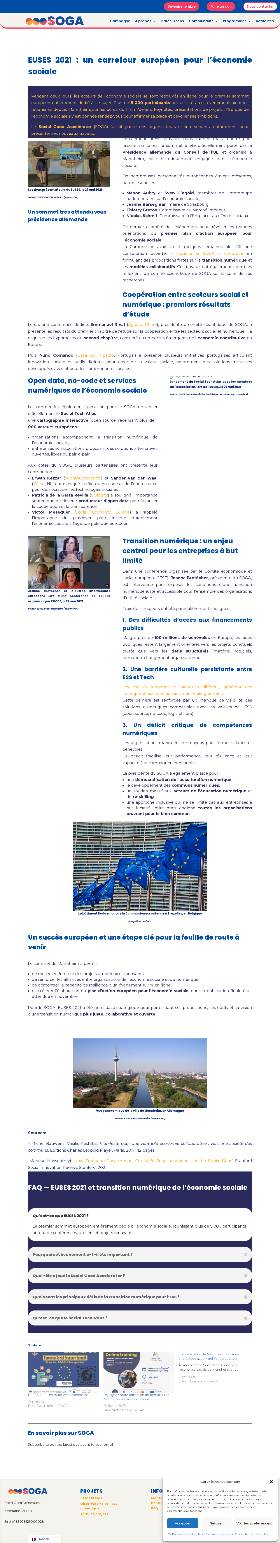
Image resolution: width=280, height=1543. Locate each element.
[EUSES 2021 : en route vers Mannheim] (63, 1372)
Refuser (216, 1523)
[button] (271, 1482)
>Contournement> (83, 478)
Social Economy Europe (103, 512)
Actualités (265, 21)
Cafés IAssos (172, 21)
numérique (90, 1508)
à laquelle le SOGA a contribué (206, 253)
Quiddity (99, 495)
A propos (143, 21)
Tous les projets (94, 1514)
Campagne (120, 21)
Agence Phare (142, 324)
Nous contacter (260, 6)
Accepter (183, 1523)
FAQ (154, 1508)
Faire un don (221, 6)
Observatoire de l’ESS (99, 1503)
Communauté (201, 21)
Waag (39, 483)
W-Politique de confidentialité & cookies (192, 1534)
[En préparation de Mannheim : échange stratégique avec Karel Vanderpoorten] (216, 1368)
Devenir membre (182, 6)
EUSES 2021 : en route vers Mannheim (57, 1395)
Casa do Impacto (95, 355)
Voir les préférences (253, 1523)
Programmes (235, 21)
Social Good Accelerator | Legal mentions (244, 1534)
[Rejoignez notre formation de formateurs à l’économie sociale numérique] (139, 1372)
